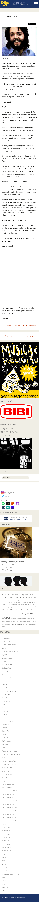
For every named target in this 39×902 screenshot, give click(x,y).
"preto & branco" (7, 641)
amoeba (5, 661)
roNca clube (6, 827)
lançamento (6, 744)
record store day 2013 (9, 784)
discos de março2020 (9, 691)
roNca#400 (6, 831)
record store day (14, 618)
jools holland (6, 741)
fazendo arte (6, 694)
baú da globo (6, 668)
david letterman (7, 688)
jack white (25, 602)
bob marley (30, 595)
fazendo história (7, 698)
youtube (8, 328)
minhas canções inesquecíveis (11, 754)
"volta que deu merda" (9, 645)
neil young (9, 607)
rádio (4, 781)
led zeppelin (11, 604)
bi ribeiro (11, 594)
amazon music (7, 658)
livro (3, 748)
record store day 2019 (9, 804)
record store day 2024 (9, 821)
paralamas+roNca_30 (9, 764)
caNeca (18, 597)
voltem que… (6, 887)
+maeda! (7, 335)
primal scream (9, 614)
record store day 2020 (9, 807)
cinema (4, 681)
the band (25, 621)
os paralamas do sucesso (13, 609)
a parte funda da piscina (10, 651)
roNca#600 (6, 837)
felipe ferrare (6, 701)
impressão (5, 731)
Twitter (8, 496)
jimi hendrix (33, 602)
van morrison (32, 624)
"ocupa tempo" (7, 638)
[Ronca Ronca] (5, 4)
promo (4, 778)
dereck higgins (17, 600)
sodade (4, 861)
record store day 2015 (9, 791)
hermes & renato (7, 721)
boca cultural (6, 671)
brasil (4, 675)
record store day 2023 (9, 817)
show (4, 857)
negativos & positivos (9, 761)
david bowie (9, 600)
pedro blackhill (7, 768)
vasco (4, 877)
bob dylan (23, 594)
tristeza (4, 871)
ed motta (24, 600)
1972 (4, 648)
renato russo (22, 618)
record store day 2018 (9, 801)
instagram (5, 734)
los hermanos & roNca (9, 751)
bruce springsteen (8, 597)
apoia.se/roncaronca (20, 5)
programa (17, 614)
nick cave (15, 607)
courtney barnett (25, 597)
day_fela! (31, 335)
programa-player (7, 774)
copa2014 (5, 685)
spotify (4, 864)
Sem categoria (6, 847)
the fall (30, 622)
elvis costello (30, 600)
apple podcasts (7, 665)
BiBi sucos (5, 594)
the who (19, 624)
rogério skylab (15, 622)
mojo (4, 758)
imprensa (5, 728)
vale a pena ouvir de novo (10, 874)
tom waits (25, 624)
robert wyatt (29, 618)
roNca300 (5, 841)
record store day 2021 (9, 811)
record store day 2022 (9, 814)
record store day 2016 (9, 794)
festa (3, 704)
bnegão (16, 594)
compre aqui (6, 435)
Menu (36, 3)
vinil (3, 884)
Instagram (9, 492)
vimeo (4, 881)
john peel (5, 604)
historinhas (32, 326)
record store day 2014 (9, 788)
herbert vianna (18, 602)
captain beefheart (7, 678)
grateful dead (9, 602)
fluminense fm (6, 708)
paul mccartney (29, 610)
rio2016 (4, 824)
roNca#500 (6, 834)
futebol (4, 714)
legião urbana (19, 604)
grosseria (5, 718)
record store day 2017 (9, 798)
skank (21, 621)
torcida (4, 867)
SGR (3, 854)
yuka (3, 626)
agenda (4, 655)
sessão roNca (6, 851)
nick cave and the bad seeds (27, 607)
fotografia (5, 711)
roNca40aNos (6, 844)
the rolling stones (10, 624)
